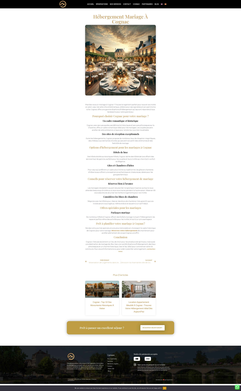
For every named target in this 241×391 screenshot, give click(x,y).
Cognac (136, 4)
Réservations (102, 4)
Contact (127, 4)
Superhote (169, 379)
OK (164, 388)
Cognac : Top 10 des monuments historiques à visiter (102, 305)
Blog (157, 4)
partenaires (147, 4)
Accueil (90, 4)
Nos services (115, 4)
